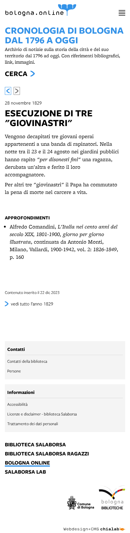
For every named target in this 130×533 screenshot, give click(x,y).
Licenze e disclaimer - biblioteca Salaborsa (42, 414)
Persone (14, 371)
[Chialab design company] (94, 524)
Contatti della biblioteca (27, 361)
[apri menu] (122, 13)
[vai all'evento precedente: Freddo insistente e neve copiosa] (8, 91)
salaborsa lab (25, 472)
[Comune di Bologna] (80, 503)
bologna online (27, 463)
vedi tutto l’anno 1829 (32, 304)
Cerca (16, 73)
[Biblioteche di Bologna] (112, 498)
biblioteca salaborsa (35, 445)
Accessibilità (17, 404)
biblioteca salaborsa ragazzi (47, 454)
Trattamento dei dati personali (32, 423)
